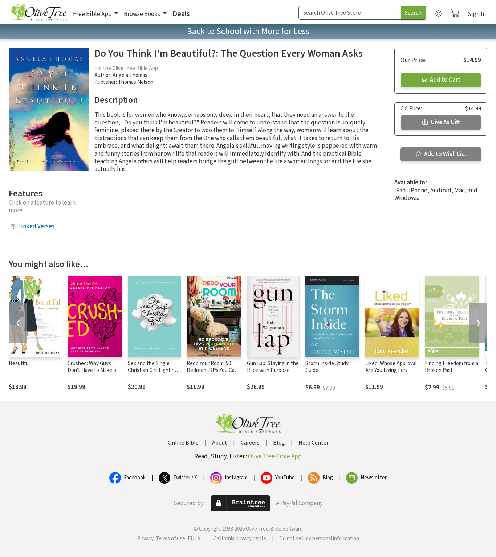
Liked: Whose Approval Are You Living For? (390, 367)
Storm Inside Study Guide (327, 367)
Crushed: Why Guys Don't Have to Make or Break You (93, 370)
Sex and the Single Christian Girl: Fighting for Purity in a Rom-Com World (153, 374)
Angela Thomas (130, 75)
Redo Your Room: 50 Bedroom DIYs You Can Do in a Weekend (212, 370)
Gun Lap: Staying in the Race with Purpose (273, 367)
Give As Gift (445, 122)
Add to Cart (444, 79)
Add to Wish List (445, 154)
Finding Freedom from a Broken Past (451, 367)
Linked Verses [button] (36, 226)
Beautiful (19, 363)
